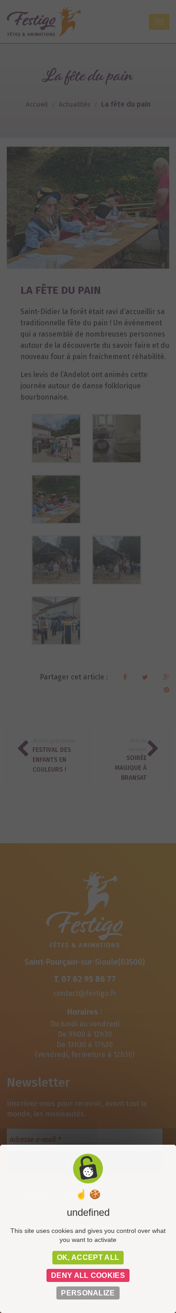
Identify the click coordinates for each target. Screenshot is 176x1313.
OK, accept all (88, 1257)
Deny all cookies (88, 1275)
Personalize (88, 1293)
